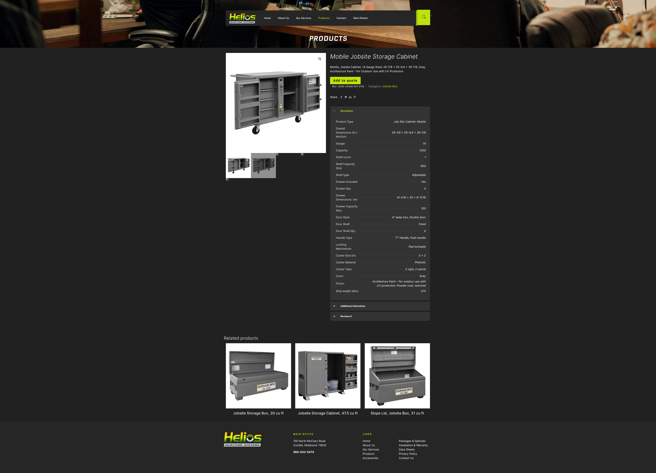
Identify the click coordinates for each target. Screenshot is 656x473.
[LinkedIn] (350, 97)
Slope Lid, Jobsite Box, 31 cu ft (397, 413)
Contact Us (406, 458)
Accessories (370, 458)
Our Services (371, 449)
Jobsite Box (389, 86)
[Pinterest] (354, 97)
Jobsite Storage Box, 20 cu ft (258, 413)
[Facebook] (341, 97)
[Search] (424, 17)
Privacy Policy (408, 453)
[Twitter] (346, 97)
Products (368, 453)
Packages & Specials (412, 441)
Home (366, 441)
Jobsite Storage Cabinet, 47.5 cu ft (328, 413)
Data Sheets (407, 449)
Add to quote (345, 80)
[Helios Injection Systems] (242, 18)
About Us (369, 445)
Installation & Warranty (413, 445)
